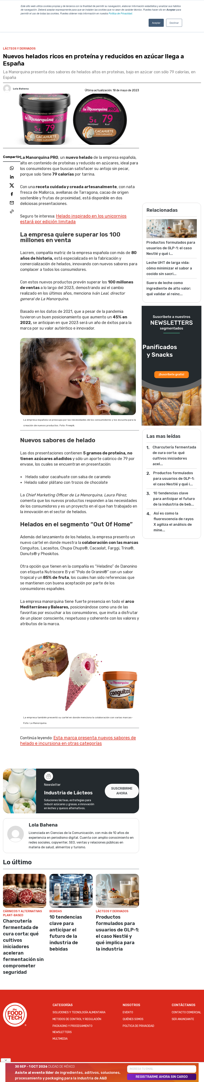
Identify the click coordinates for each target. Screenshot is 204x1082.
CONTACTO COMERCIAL (186, 1012)
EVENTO (128, 1012)
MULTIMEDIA (60, 1038)
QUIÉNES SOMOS (133, 1019)
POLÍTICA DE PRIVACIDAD (138, 1026)
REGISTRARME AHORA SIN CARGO (162, 1077)
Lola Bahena (21, 88)
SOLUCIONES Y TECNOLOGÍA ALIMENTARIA (79, 1012)
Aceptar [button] (156, 22)
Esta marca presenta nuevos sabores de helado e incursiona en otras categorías (78, 740)
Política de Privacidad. (121, 13)
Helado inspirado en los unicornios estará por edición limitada (73, 218)
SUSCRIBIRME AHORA (121, 791)
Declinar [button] (174, 22)
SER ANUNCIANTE (183, 1019)
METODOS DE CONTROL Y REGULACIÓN (77, 1019)
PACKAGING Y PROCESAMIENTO (72, 1026)
